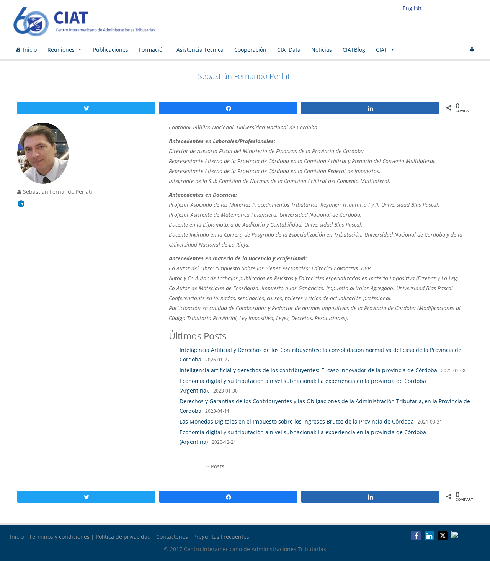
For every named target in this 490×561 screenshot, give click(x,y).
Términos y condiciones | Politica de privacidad (90, 536)
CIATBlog (354, 49)
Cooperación (250, 49)
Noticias (321, 49)
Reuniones (61, 49)
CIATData (289, 49)
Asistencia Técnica (200, 49)
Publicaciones (110, 49)
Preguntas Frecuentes (221, 536)
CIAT (381, 49)
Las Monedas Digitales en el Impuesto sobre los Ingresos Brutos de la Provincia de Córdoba (297, 421)
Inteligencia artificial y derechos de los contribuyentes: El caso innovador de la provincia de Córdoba (308, 370)
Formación (152, 49)
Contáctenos (172, 536)
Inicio (30, 49)
